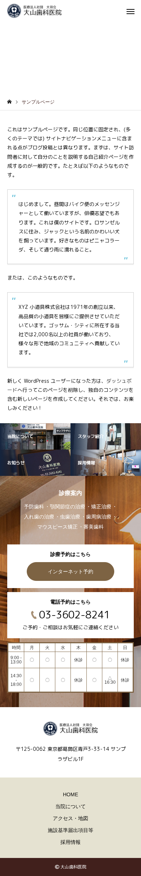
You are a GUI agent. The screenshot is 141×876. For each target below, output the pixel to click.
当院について (70, 806)
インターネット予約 (70, 571)
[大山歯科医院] (34, 11)
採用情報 (70, 842)
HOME (70, 794)
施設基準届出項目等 (70, 830)
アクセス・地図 (70, 818)
